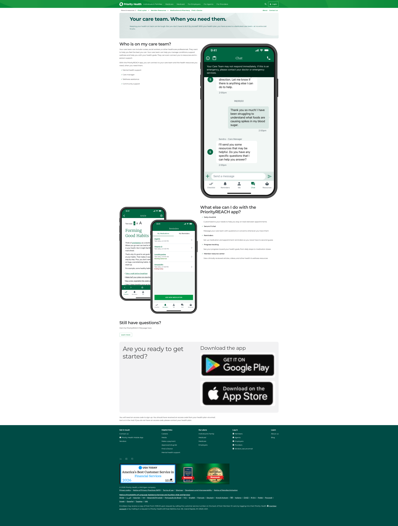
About (265, 10)
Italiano (238, 498)
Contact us (273, 10)
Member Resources (158, 10)
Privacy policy (125, 490)
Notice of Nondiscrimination (226, 490)
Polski (260, 498)
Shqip (121, 498)
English (192, 498)
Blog (273, 438)
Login (274, 4)
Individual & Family (206, 434)
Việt (146, 501)
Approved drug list (169, 445)
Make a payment (169, 441)
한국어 (253, 498)
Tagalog (139, 501)
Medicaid (181, 4)
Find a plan (142, 10)
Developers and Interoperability (198, 490)
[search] (265, 4)
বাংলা (144, 498)
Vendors (122, 441)
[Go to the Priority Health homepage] (130, 4)
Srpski (122, 501)
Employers (203, 445)
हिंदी (231, 498)
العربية (128, 498)
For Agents (208, 4)
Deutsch (210, 498)
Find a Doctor (197, 10)
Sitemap (179, 490)
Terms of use (168, 490)
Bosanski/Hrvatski (155, 498)
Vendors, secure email (244, 449)
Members (239, 434)
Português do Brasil (173, 498)
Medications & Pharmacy (180, 10)
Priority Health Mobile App (132, 438)
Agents (238, 438)
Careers (165, 434)
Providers (238, 445)
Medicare (169, 4)
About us (275, 434)
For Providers (222, 4)
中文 (185, 498)
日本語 (246, 498)
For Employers (194, 4)
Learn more (125, 335)
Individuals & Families (152, 4)
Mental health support (171, 452)
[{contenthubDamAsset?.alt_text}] (120, 459)
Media (164, 438)
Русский (268, 498)
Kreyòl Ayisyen (222, 498)
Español (130, 501)
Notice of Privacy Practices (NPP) (147, 490)
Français (200, 498)
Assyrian (136, 498)
